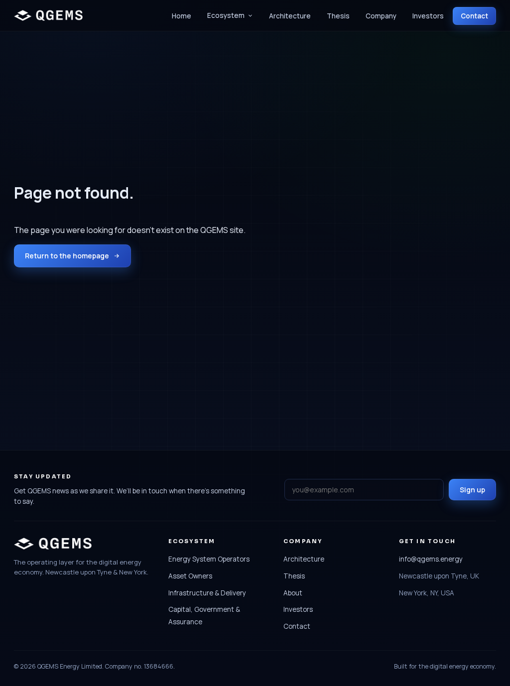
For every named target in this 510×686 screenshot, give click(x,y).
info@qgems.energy (431, 559)
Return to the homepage (67, 255)
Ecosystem (226, 15)
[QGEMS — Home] (48, 15)
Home (181, 15)
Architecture (290, 15)
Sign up (472, 489)
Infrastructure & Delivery (207, 592)
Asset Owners (190, 576)
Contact (474, 15)
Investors (428, 15)
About (292, 592)
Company (381, 15)
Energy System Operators (209, 559)
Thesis (338, 15)
